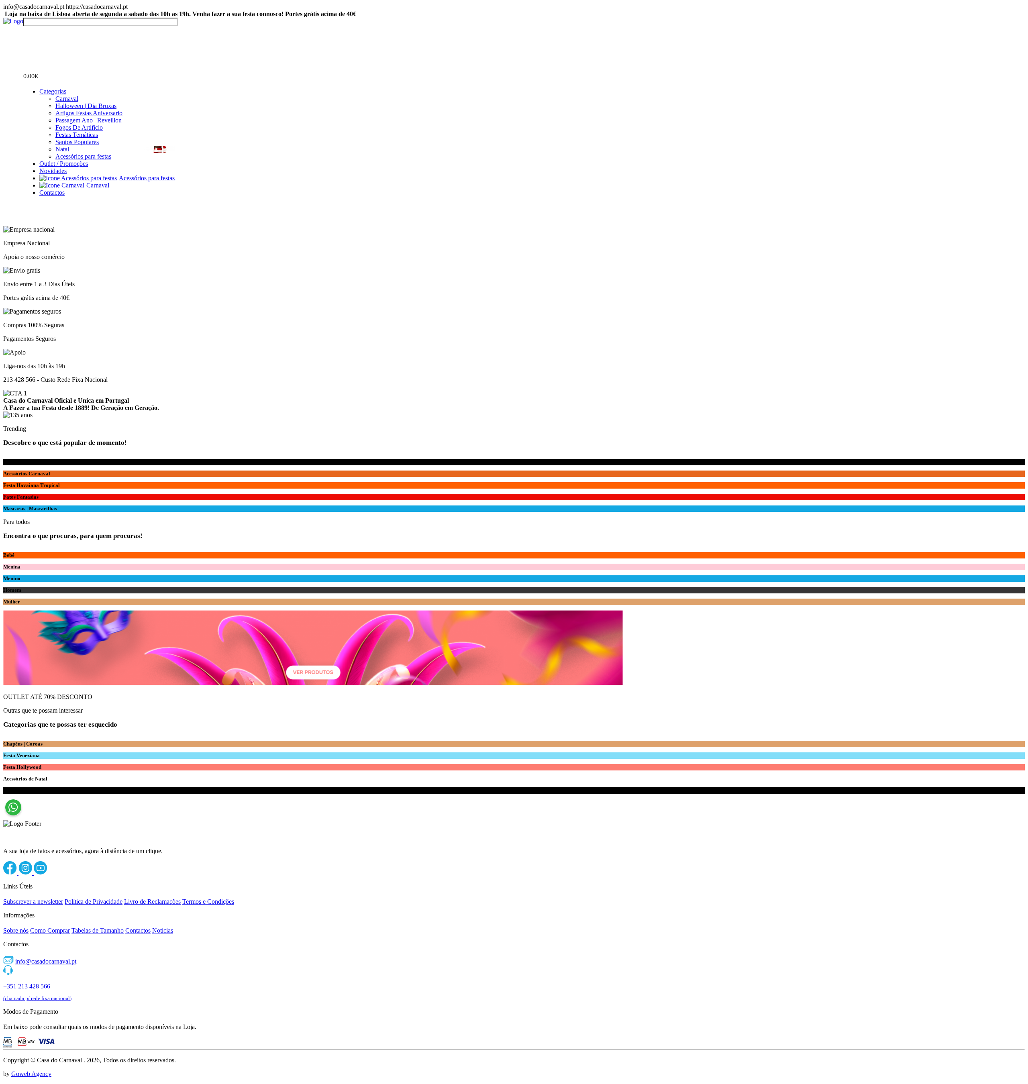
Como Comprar (50, 930)
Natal (62, 149)
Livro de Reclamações (152, 901)
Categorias (52, 91)
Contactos (52, 192)
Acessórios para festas (83, 156)
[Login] (28, 33)
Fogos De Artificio (79, 127)
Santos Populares (77, 142)
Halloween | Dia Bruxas (85, 105)
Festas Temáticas (76, 134)
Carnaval (66, 98)
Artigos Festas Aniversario (88, 113)
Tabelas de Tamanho (97, 930)
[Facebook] (10, 872)
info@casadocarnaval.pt (45, 961)
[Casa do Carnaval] (13, 21)
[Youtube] (40, 872)
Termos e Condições (208, 901)
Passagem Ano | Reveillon (88, 120)
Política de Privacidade (93, 901)
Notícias (162, 930)
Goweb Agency (31, 1073)
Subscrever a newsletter (33, 901)
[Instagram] (26, 872)
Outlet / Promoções (63, 163)
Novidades (53, 170)
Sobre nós (16, 930)
